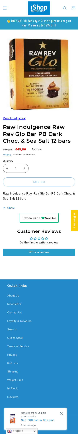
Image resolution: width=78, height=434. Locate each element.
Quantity (8, 161)
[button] (5, 8)
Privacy (12, 354)
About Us (13, 295)
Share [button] (11, 208)
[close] (61, 413)
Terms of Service (18, 346)
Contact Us (14, 312)
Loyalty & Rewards (19, 321)
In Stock (12, 388)
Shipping (7, 154)
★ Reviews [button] (74, 220)
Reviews (12, 396)
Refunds (12, 363)
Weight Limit (15, 380)
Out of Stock (15, 337)
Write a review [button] (39, 252)
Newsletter (14, 304)
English (17, 430)
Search (12, 329)
